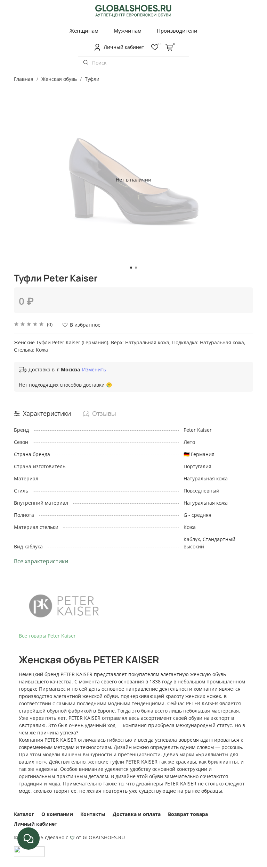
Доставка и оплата (137, 814)
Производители (177, 30)
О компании (57, 814)
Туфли (92, 79)
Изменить (94, 370)
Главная (23, 79)
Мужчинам (127, 30)
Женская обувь (59, 79)
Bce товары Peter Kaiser (47, 635)
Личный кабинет (35, 823)
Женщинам (84, 30)
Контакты (92, 814)
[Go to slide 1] (131, 268)
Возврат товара (188, 814)
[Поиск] (86, 63)
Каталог (24, 814)
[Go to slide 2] (136, 268)
